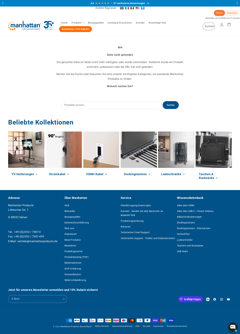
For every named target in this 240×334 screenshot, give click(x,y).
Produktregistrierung (132, 221)
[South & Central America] (143, 8)
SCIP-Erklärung (72, 268)
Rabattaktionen (73, 262)
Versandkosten (72, 274)
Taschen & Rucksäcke (206, 175)
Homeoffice (183, 234)
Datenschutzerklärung (76, 222)
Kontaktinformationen (177, 326)
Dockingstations (135, 174)
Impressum (70, 234)
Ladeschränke (171, 174)
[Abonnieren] (63, 299)
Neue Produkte (72, 240)
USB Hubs (182, 251)
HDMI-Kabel (95, 174)
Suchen (171, 105)
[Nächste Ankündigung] (237, 3)
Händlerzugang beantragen (136, 205)
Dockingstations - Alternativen (193, 228)
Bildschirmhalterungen (189, 217)
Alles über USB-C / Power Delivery (195, 211)
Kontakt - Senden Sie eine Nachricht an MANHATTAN (142, 213)
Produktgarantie (73, 251)
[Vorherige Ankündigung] (3, 3)
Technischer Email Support (135, 232)
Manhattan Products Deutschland (76, 327)
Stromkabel (57, 174)
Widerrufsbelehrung (75, 280)
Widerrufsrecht (102, 326)
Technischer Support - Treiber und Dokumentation (148, 238)
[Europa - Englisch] (122, 8)
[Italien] (127, 8)
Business (232, 13)
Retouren (126, 226)
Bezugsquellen (72, 217)
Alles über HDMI (185, 205)
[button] (78, 22)
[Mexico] (132, 8)
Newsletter (70, 245)
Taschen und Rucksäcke (190, 245)
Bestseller (69, 211)
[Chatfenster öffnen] (232, 327)
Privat (219, 13)
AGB (66, 205)
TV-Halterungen (22, 174)
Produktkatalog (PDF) (76, 257)
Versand (146, 326)
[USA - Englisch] (137, 8)
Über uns (69, 228)
